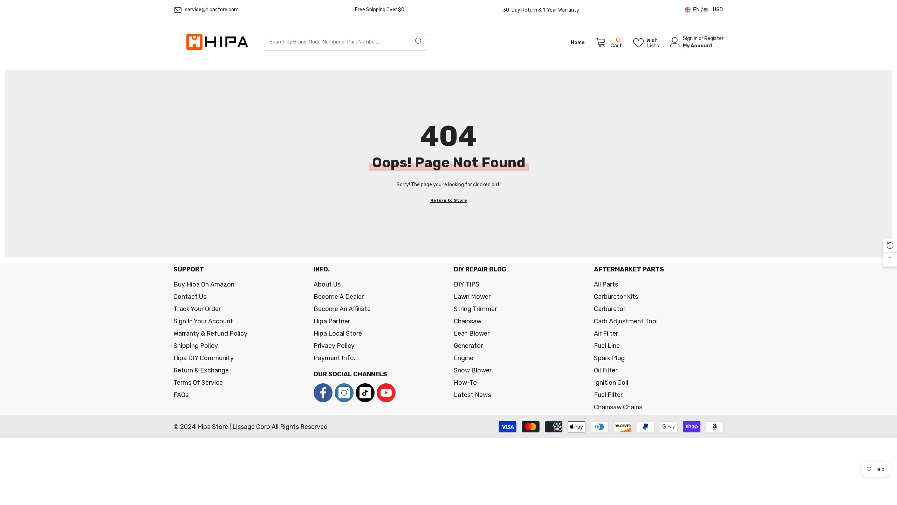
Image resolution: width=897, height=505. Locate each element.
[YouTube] (386, 392)
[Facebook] (323, 392)
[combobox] (337, 42)
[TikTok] (365, 392)
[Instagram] (344, 392)
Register (714, 38)
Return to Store (448, 200)
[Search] (345, 42)
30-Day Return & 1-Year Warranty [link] (541, 10)
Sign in (691, 38)
